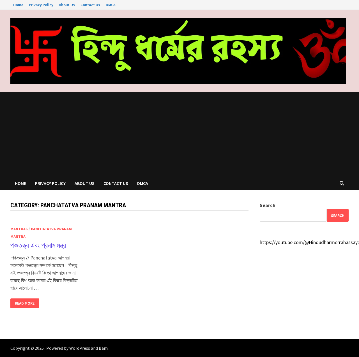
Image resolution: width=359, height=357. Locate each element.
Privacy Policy (41, 4)
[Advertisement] (179, 134)
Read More (24, 303)
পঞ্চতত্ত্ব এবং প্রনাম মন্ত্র (38, 245)
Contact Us (90, 4)
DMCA (111, 4)
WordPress (79, 348)
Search (267, 205)
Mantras (19, 228)
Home (18, 4)
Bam (103, 348)
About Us (67, 4)
